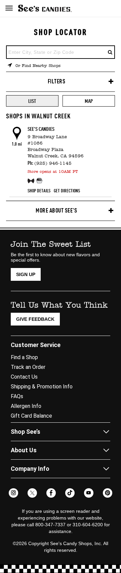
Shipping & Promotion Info (42, 386)
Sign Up (25, 274)
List (32, 101)
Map (89, 101)
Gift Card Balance (31, 416)
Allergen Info (26, 406)
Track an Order (28, 367)
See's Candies (41, 129)
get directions (67, 191)
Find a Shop (24, 357)
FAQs (17, 396)
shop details (39, 191)
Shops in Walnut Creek (38, 116)
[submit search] (110, 52)
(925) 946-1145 (53, 163)
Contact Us (24, 377)
